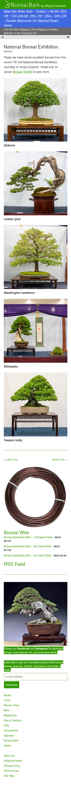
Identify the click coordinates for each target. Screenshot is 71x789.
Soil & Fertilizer (13, 720)
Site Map (9, 776)
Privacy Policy (12, 766)
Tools (7, 700)
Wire (6, 710)
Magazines (10, 715)
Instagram (41, 648)
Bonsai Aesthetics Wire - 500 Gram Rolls (28, 546)
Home (7, 745)
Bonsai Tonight (23, 71)
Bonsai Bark (11, 740)
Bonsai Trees (11, 705)
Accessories (11, 730)
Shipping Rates (13, 760)
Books (7, 695)
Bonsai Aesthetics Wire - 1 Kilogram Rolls (28, 537)
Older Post (12, 459)
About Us (9, 755)
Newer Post (58, 459)
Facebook (23, 648)
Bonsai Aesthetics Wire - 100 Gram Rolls (28, 555)
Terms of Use (11, 771)
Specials (9, 735)
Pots (6, 725)
